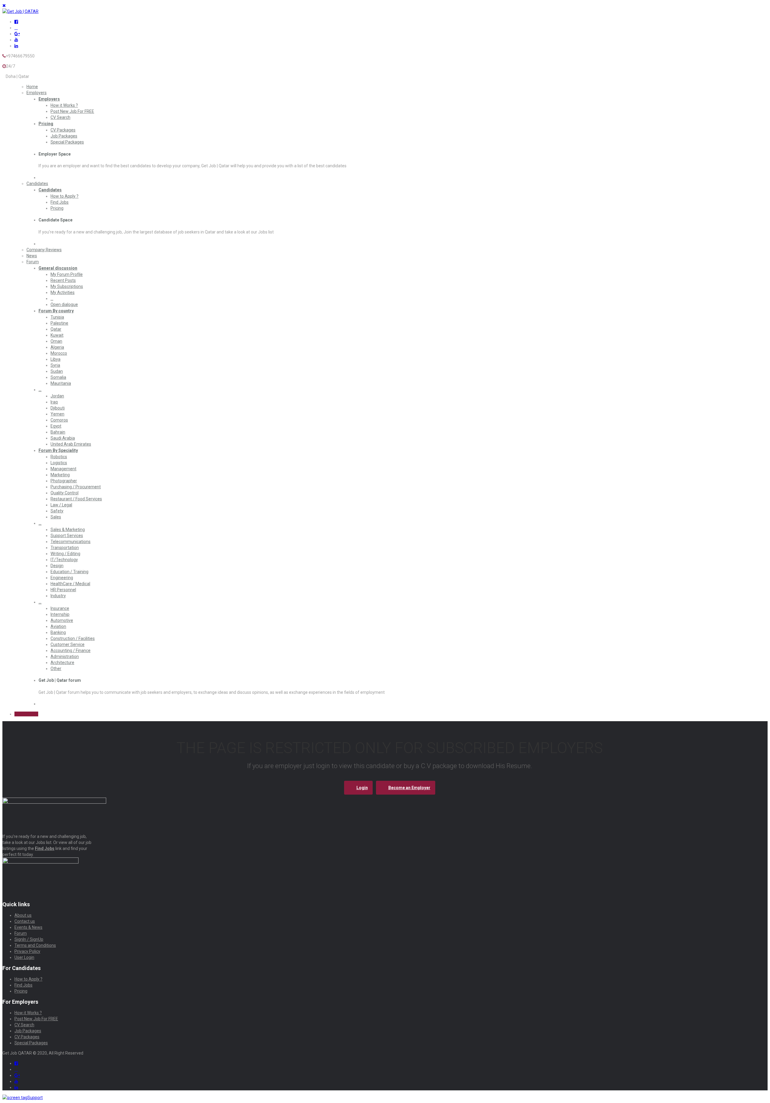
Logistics (59, 462)
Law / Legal (61, 504)
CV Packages (63, 130)
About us (23, 915)
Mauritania (61, 383)
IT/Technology (64, 559)
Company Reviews (44, 249)
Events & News (28, 927)
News (31, 255)
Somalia (58, 377)
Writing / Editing (65, 553)
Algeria (57, 347)
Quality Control (65, 492)
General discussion (57, 268)
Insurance (60, 608)
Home (32, 86)
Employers (36, 92)
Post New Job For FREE (72, 111)
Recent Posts (63, 280)
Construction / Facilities (73, 638)
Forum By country (56, 310)
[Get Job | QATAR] (20, 11)
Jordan (57, 396)
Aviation (58, 626)
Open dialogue (64, 304)
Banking (58, 632)
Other (56, 668)
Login (362, 787)
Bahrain (58, 432)
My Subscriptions (67, 286)
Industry (58, 595)
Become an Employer (409, 787)
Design (57, 565)
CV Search (60, 117)
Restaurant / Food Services (76, 498)
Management (63, 468)
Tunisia (57, 317)
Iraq (54, 402)
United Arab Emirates (71, 444)
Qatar (56, 329)
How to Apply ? (65, 196)
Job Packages (64, 136)
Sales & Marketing (68, 529)
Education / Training (69, 571)
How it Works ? (64, 105)
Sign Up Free (26, 714)
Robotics (59, 456)
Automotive (62, 620)
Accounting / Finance (71, 650)
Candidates (37, 183)
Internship (60, 614)
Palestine (59, 323)
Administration (65, 656)
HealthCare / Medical (70, 583)
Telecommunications (71, 541)
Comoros (59, 420)
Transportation (65, 547)
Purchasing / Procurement (76, 486)
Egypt (56, 426)
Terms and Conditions (35, 945)
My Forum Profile (67, 274)
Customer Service (68, 644)
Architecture (62, 662)
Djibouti (58, 408)
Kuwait (57, 335)
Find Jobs (60, 202)
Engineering (62, 577)
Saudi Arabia (63, 438)
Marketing (60, 474)
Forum (32, 261)
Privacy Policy (27, 951)
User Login (24, 957)
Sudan (57, 371)
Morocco (59, 353)
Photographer (64, 480)
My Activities (63, 292)
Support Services (67, 535)
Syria (55, 365)
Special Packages (67, 142)
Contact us (24, 921)
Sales (56, 516)
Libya (55, 359)
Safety (57, 510)
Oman (56, 341)
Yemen (57, 414)
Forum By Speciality (58, 450)
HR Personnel (63, 589)
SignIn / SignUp (28, 939)
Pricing (45, 123)
